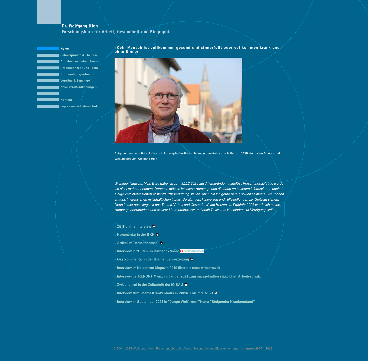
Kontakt (66, 99)
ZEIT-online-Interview (134, 226)
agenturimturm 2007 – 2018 (252, 348)
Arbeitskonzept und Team (79, 67)
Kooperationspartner (75, 74)
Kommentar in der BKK (136, 234)
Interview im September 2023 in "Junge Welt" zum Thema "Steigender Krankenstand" (186, 301)
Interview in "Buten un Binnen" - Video (160, 251)
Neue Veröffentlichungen (78, 87)
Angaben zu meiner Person (80, 61)
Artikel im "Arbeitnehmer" (138, 243)
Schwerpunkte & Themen (78, 55)
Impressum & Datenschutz (79, 106)
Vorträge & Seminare (75, 80)
